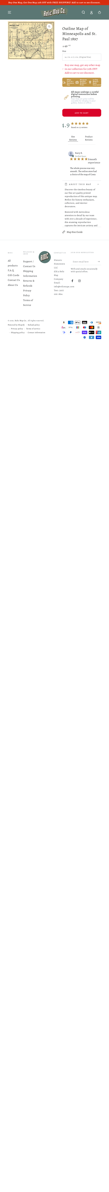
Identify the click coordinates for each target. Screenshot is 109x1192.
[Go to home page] (54, 12)
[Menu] (10, 12)
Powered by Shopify (16, 325)
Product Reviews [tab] (89, 138)
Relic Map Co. (21, 320)
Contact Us (14, 280)
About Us (13, 285)
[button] (83, 12)
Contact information (36, 332)
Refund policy (34, 325)
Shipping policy (18, 332)
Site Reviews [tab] (73, 138)
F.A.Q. (11, 270)
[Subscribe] (99, 261)
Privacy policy (17, 328)
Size (64, 51)
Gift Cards (13, 275)
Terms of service (33, 328)
